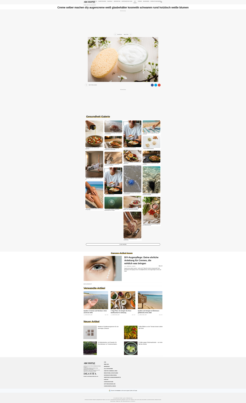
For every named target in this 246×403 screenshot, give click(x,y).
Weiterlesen (92, 84)
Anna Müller (88, 314)
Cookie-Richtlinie (108, 381)
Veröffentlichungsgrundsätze (112, 377)
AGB (105, 362)
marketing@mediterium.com (92, 376)
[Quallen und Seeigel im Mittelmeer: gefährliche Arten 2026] (150, 300)
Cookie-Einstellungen (110, 386)
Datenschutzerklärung (110, 375)
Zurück (119, 34)
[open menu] (161, 2)
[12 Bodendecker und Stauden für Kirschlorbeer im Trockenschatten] (90, 348)
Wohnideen (146, 1)
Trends (140, 1)
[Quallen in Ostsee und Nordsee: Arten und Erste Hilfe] (96, 300)
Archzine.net (90, 363)
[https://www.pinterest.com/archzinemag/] (153, 368)
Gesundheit (88, 284)
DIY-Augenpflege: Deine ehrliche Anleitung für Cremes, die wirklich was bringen (141, 260)
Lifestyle (94, 1)
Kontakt (106, 379)
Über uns (106, 364)
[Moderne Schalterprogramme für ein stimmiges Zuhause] (90, 332)
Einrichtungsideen (155, 1)
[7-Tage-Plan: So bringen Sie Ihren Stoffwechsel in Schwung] (123, 300)
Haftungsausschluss (109, 383)
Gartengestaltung (127, 1)
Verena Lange (131, 266)
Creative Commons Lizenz (110, 370)
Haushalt (110, 1)
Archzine (90, 2)
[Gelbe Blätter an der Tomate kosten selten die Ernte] (130, 332)
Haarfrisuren (102, 1)
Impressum (107, 366)
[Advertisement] (123, 21)
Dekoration (117, 1)
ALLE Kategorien (108, 368)
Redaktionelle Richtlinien (111, 373)
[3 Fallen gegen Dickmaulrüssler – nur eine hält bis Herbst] (130, 348)
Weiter (126, 34)
